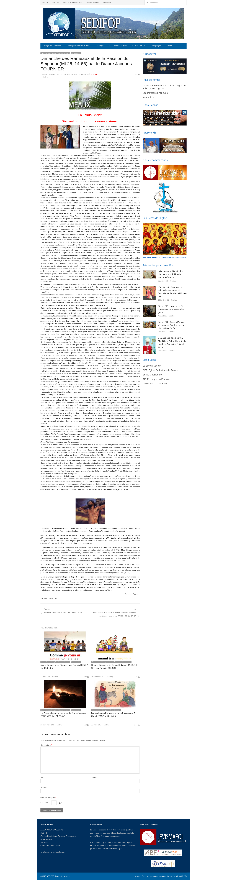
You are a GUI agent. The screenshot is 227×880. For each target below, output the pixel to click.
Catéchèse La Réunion (155, 383)
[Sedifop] (113, 23)
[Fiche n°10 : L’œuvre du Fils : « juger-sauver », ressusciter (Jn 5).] (149, 306)
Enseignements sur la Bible (78, 46)
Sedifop (45, 77)
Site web (43, 787)
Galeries (168, 46)
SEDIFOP (44, 833)
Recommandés (75, 53)
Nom (42, 777)
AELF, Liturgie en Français (156, 379)
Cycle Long (55, 3)
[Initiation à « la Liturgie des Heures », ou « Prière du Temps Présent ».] (149, 271)
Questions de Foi (138, 46)
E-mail (95, 777)
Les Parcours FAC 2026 (155, 93)
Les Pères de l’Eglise (118, 46)
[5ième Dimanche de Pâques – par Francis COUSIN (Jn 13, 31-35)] (65, 633)
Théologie (99, 46)
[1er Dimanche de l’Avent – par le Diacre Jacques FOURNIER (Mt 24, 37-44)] (65, 681)
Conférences (106, 3)
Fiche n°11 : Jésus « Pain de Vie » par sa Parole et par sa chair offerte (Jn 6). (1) (171, 325)
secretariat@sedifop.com (55, 852)
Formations (148, 97)
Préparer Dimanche (64, 53)
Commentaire (46, 745)
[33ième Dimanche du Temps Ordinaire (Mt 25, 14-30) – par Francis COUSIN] (115, 633)
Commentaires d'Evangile (48, 53)
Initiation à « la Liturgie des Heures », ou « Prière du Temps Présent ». (170, 274)
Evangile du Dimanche (52, 46)
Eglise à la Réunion (153, 374)
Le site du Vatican (152, 365)
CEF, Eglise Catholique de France (160, 370)
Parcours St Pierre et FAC (72, 3)
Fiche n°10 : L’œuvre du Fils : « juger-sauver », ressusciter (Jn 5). (171, 309)
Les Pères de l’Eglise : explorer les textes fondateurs (164, 258)
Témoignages (155, 46)
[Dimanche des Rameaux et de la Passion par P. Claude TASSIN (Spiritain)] (115, 681)
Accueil (45, 3)
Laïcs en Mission (92, 3)
